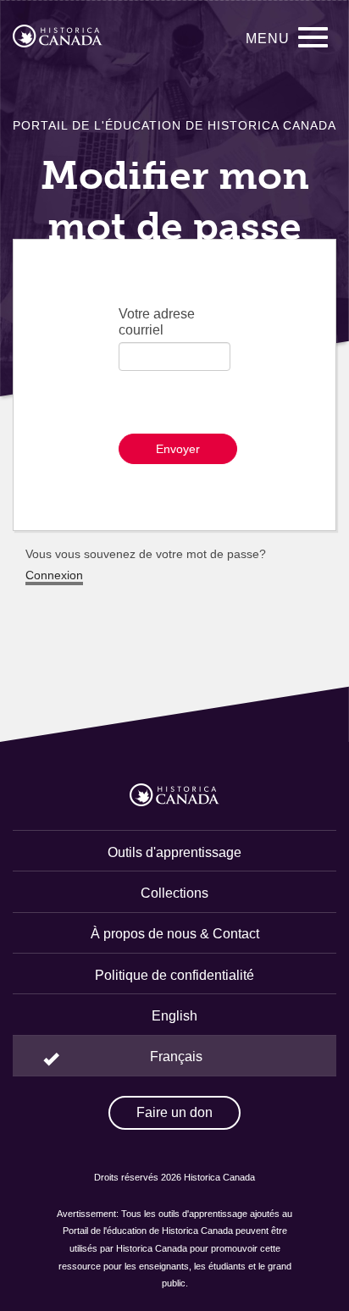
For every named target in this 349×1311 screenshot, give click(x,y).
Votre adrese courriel (157, 322)
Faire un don (174, 1112)
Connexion (54, 575)
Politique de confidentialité (174, 975)
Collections (174, 893)
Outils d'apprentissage (174, 852)
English (174, 1016)
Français (176, 1056)
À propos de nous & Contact (175, 934)
